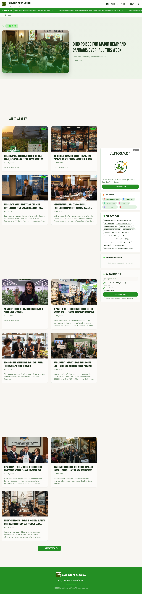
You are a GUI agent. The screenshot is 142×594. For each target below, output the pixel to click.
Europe (108, 285)
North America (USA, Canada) (116, 283)
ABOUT (132, 4)
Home (9, 15)
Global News (110, 290)
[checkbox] (104, 283)
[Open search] (138, 4)
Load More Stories (51, 548)
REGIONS (113, 4)
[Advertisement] (71, 94)
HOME (107, 4)
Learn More (119, 186)
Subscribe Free (120, 294)
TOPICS (123, 4)
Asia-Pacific (110, 288)
